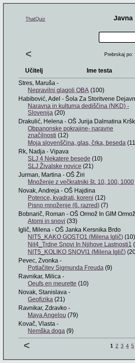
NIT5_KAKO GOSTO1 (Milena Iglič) (75, 237)
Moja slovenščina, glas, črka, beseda (77, 143)
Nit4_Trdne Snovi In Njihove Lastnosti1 (80, 244)
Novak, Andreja (38, 190)
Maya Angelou (47, 315)
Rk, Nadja (31, 151)
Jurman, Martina (39, 175)
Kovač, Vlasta (36, 323)
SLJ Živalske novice (54, 166)
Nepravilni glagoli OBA (58, 90)
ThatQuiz (35, 19)
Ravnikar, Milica (39, 276)
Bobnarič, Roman (41, 214)
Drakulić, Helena (40, 121)
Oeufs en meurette (52, 283)
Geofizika (40, 299)
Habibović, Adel (39, 99)
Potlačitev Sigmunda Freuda (66, 267)
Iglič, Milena (34, 229)
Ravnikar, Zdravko (42, 308)
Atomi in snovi (46, 221)
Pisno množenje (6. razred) (63, 205)
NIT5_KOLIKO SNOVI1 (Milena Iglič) (77, 252)
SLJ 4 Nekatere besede (59, 158)
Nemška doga (46, 331)
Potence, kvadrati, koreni (60, 197)
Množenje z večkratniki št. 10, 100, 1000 (81, 182)
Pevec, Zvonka (38, 260)
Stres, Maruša (36, 83)
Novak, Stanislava (42, 292)
